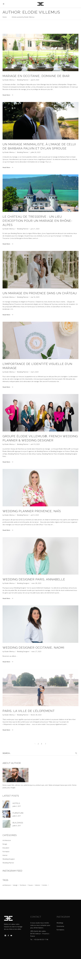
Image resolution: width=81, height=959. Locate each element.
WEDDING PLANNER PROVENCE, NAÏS (32, 511)
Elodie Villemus (10, 80)
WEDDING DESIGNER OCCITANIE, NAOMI (33, 647)
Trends (44, 885)
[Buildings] (6, 824)
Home (5, 17)
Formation (6, 851)
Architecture (7, 840)
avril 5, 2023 (35, 515)
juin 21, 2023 (35, 229)
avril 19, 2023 (35, 444)
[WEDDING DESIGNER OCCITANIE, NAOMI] (40, 624)
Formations (60, 930)
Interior (5, 855)
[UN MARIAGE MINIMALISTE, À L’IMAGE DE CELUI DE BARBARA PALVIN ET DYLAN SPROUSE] (40, 120)
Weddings (60, 923)
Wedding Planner (22, 80)
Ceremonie (60, 926)
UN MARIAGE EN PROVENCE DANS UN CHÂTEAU (40, 293)
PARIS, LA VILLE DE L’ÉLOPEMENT (29, 711)
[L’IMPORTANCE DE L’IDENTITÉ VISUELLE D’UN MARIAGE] (40, 340)
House (30, 885)
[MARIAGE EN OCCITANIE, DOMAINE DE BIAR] (40, 52)
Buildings (18, 823)
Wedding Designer (23, 583)
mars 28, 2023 (36, 583)
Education (6, 848)
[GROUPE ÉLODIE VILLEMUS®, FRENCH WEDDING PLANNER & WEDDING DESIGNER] (40, 412)
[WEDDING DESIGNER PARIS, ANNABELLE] (40, 556)
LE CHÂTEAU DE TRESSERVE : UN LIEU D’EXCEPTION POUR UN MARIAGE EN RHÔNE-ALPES (38, 221)
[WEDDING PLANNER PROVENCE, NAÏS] (40, 487)
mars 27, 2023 (36, 651)
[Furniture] (6, 814)
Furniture (18, 813)
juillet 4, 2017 (17, 826)
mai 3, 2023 (35, 372)
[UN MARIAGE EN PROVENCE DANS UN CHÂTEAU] (40, 269)
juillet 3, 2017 (17, 816)
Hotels (16, 803)
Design (5, 844)
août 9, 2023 (35, 80)
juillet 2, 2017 (17, 806)
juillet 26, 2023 (35, 152)
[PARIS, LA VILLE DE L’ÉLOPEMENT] (40, 687)
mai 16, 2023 (35, 297)
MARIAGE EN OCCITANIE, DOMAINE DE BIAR (36, 76)
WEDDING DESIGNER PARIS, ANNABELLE (34, 579)
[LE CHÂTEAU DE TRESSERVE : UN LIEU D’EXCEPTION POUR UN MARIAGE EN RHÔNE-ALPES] (40, 193)
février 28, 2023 (36, 715)
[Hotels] (6, 804)
